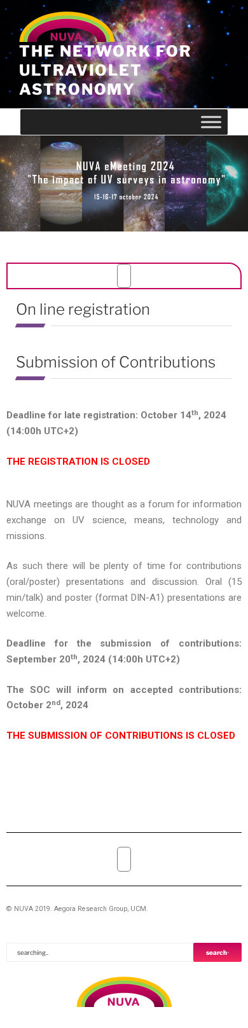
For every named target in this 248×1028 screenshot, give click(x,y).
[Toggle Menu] (211, 122)
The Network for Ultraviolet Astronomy (105, 70)
